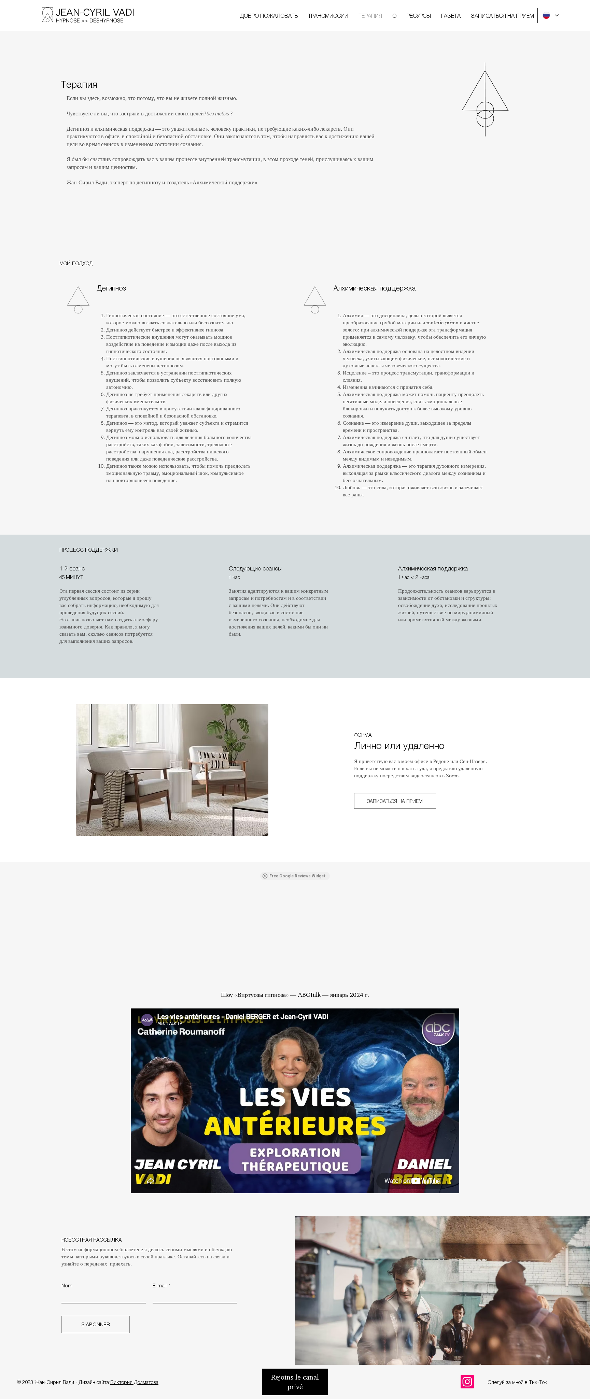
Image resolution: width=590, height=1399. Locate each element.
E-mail (160, 1285)
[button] (328, 15)
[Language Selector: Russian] (549, 15)
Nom (66, 1285)
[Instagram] (467, 1381)
